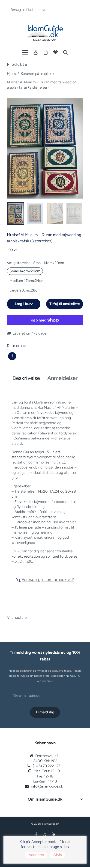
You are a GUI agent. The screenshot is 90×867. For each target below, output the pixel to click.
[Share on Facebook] (12, 356)
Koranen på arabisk (36, 73)
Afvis (57, 855)
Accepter (36, 855)
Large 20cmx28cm (25, 290)
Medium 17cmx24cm (27, 280)
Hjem (11, 73)
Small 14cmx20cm (24, 271)
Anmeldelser (62, 378)
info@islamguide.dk (47, 786)
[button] (13, 213)
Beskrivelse (26, 378)
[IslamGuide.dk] (45, 32)
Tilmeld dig (45, 712)
